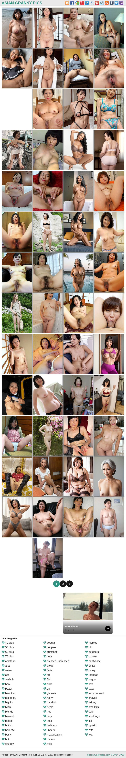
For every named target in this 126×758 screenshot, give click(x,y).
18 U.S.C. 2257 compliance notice (55, 754)
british (8, 725)
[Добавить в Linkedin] (87, 3)
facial (49, 670)
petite (91, 665)
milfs (49, 743)
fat (48, 674)
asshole (9, 679)
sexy (91, 688)
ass (7, 674)
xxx (90, 734)
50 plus (9, 647)
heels (49, 707)
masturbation (54, 734)
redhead (93, 674)
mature (50, 739)
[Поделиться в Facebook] (72, 3)
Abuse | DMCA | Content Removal (19, 754)
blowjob (9, 716)
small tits (93, 707)
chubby (9, 743)
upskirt (92, 725)
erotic (49, 665)
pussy (91, 670)
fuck (49, 684)
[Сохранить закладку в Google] (77, 3)
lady (49, 716)
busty (8, 734)
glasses (51, 693)
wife (90, 730)
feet (48, 679)
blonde (9, 711)
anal (7, 665)
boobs (8, 720)
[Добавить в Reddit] (102, 3)
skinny (92, 702)
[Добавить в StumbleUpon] (107, 3)
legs (49, 720)
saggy (92, 679)
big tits (9, 702)
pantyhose (94, 661)
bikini (8, 707)
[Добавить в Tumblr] (112, 3)
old (90, 647)
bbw (7, 684)
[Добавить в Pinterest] (97, 3)
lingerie (51, 730)
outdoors (93, 652)
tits (90, 720)
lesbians (51, 725)
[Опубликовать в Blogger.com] (67, 3)
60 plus (9, 652)
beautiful (10, 693)
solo (91, 711)
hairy (49, 697)
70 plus (9, 656)
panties (92, 656)
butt (7, 739)
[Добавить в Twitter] (116, 3)
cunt (49, 656)
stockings (94, 716)
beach (8, 688)
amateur (10, 661)
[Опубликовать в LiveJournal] (92, 3)
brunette (10, 730)
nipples (92, 642)
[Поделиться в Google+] (82, 3)
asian (8, 670)
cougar (50, 642)
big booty (10, 697)
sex (90, 684)
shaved (92, 697)
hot (48, 711)
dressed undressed (57, 661)
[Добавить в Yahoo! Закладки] (121, 3)
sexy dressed (96, 693)
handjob (51, 702)
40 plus (9, 642)
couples (51, 647)
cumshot (51, 652)
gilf (48, 688)
